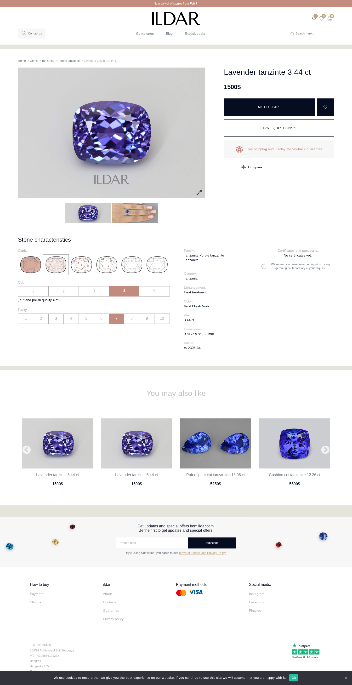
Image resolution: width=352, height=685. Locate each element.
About (107, 594)
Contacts (109, 602)
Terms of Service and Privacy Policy (202, 553)
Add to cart (269, 107)
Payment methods (191, 584)
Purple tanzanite (69, 61)
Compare (255, 167)
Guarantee (111, 610)
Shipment (37, 602)
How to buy (39, 584)
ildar (106, 584)
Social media (260, 584)
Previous (26, 450)
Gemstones (145, 33)
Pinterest (255, 610)
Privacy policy (113, 619)
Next (325, 450)
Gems (34, 61)
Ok (294, 677)
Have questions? (279, 128)
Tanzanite (48, 61)
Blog (169, 33)
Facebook (256, 602)
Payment (36, 594)
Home (22, 61)
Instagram (256, 594)
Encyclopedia (195, 33)
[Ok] (346, 677)
